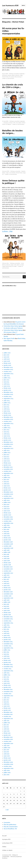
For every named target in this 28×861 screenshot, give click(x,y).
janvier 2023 (7, 440)
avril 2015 (6, 633)
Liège (21, 75)
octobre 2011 (7, 716)
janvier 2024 (7, 415)
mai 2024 (6, 407)
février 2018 (7, 562)
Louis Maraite (12, 172)
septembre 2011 (8, 718)
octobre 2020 (7, 496)
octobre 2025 (7, 371)
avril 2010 (6, 754)
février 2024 (7, 413)
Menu (23, 5)
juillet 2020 (7, 502)
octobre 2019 (7, 521)
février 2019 (7, 537)
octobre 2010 (7, 741)
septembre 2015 (8, 623)
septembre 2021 (8, 473)
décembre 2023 (8, 417)
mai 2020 (6, 506)
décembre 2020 (8, 492)
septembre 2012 (8, 695)
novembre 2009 (8, 764)
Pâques (9, 124)
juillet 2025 (7, 377)
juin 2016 (6, 604)
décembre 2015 (8, 616)
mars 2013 (7, 683)
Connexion (7, 822)
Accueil (4, 835)
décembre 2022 (8, 442)
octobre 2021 (7, 471)
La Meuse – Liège (7, 231)
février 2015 (7, 637)
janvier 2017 (7, 589)
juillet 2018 (7, 552)
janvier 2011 (7, 735)
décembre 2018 (8, 542)
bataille (23, 171)
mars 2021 (7, 486)
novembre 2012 (8, 691)
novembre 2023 (8, 419)
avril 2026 (7, 359)
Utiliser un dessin (7, 850)
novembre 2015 (8, 619)
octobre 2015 (7, 621)
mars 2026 (7, 361)
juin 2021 (6, 479)
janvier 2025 (7, 390)
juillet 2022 (7, 452)
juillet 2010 (7, 747)
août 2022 (7, 450)
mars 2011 (6, 731)
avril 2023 (6, 434)
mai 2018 (6, 556)
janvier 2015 (7, 639)
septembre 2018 (8, 548)
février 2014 (7, 660)
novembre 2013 (8, 666)
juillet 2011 (7, 722)
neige (24, 172)
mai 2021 (6, 481)
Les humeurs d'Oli (10, 5)
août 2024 (7, 400)
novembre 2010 (8, 739)
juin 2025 (6, 380)
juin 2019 (6, 529)
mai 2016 (6, 606)
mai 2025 (6, 382)
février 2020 (7, 513)
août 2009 (7, 770)
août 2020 (7, 500)
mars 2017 (7, 585)
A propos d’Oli (6, 839)
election (17, 75)
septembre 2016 (8, 598)
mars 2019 (7, 535)
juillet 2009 (7, 772)
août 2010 (6, 745)
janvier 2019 (7, 540)
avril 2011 (6, 729)
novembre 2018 (8, 544)
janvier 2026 (7, 365)
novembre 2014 (8, 643)
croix (17, 122)
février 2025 (7, 388)
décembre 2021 (8, 467)
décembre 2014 (8, 641)
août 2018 (6, 550)
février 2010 (7, 758)
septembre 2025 (8, 373)
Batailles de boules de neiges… (12, 131)
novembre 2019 (8, 519)
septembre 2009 (8, 768)
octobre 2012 (7, 693)
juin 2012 (6, 700)
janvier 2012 (7, 710)
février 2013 (7, 685)
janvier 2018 (7, 564)
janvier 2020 (7, 515)
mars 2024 (7, 411)
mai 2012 (6, 702)
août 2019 (6, 525)
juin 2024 (6, 404)
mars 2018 (7, 560)
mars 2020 (7, 510)
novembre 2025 (8, 369)
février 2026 (7, 363)
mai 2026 (6, 357)
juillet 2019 (7, 527)
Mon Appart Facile (9, 338)
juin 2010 (6, 749)
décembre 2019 (8, 517)
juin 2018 (6, 554)
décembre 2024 (8, 392)
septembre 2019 (8, 523)
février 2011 (7, 733)
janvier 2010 (7, 760)
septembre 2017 (8, 573)
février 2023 (7, 438)
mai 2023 (6, 432)
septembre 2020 (8, 498)
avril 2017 (6, 583)
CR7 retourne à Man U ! (10, 332)
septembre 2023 (8, 423)
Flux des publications (10, 824)
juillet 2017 (7, 577)
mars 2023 (7, 436)
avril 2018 (6, 558)
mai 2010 (6, 752)
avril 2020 (7, 508)
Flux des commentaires (10, 826)
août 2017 (6, 575)
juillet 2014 (7, 650)
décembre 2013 (8, 664)
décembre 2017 (8, 567)
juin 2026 (6, 355)
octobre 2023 (7, 421)
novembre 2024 (8, 394)
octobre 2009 (8, 766)
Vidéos (4, 846)
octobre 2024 (7, 396)
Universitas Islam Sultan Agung (13, 326)
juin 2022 (6, 454)
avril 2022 (7, 459)
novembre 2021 (8, 469)
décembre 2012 (8, 689)
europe (22, 264)
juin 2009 (6, 774)
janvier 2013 (7, 687)
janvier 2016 (7, 614)
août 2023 (7, 425)
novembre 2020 (8, 494)
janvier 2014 (7, 662)
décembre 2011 (8, 712)
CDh (14, 122)
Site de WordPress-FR (10, 828)
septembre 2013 (8, 670)
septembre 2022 (8, 448)
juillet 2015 (7, 627)
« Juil (6, 809)
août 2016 (6, 600)
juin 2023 (6, 429)
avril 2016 (6, 608)
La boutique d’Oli (7, 843)
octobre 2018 (7, 546)
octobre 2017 (7, 571)
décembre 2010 (8, 737)
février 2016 (7, 612)
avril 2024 (7, 409)
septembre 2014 (8, 648)
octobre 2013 (7, 668)
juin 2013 (6, 677)
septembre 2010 (8, 743)
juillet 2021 (7, 477)
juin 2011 (6, 724)
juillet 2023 (7, 427)
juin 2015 (6, 629)
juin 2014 (6, 652)
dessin (13, 75)
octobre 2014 (7, 646)
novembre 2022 (8, 444)
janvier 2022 (7, 465)
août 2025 (7, 375)
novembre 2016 (8, 594)
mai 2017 (6, 581)
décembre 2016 (8, 592)
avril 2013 (6, 681)
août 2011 (6, 720)
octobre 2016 (7, 596)
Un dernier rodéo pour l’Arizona (13, 328)
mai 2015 (6, 631)
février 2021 (7, 488)
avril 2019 (6, 533)
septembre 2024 (8, 398)
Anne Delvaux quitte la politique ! (13, 181)
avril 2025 (7, 384)
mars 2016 (7, 610)
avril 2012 (6, 704)
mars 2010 (7, 756)
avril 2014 (6, 656)
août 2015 (6, 625)
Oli (9, 76)
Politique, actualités (14, 73)
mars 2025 (7, 386)
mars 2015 (7, 635)
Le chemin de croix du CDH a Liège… (12, 85)
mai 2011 (6, 727)
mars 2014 (7, 658)
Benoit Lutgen (10, 264)
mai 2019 (6, 531)
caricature (4, 75)
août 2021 (6, 475)
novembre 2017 (8, 569)
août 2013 (6, 673)
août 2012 (6, 697)
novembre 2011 (8, 714)
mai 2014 (6, 654)
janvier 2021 (7, 490)
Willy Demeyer (18, 76)
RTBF (15, 266)
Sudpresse (21, 73)
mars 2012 (7, 706)
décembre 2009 (8, 762)
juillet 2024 (7, 402)
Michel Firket (5, 76)
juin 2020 (6, 504)
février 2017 (7, 587)
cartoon (9, 75)
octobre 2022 (7, 446)
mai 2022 (6, 456)
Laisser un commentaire (8, 78)
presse (12, 76)
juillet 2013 (7, 675)
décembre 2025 (8, 367)
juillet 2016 (7, 602)
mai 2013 (6, 679)
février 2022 (7, 463)
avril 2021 (6, 483)
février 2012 (7, 708)
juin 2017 (6, 579)
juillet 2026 (7, 353)
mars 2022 (7, 461)
